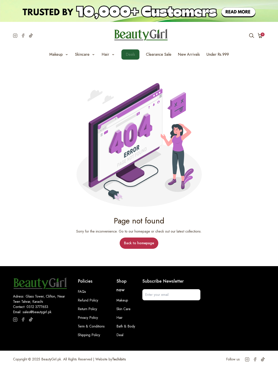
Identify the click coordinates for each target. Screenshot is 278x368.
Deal (119, 334)
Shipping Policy (89, 334)
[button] (260, 35)
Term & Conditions (91, 326)
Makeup (122, 300)
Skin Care (123, 308)
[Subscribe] (194, 294)
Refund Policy (88, 300)
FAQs (82, 291)
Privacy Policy (88, 317)
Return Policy (87, 308)
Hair (119, 317)
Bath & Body (125, 326)
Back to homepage (139, 243)
